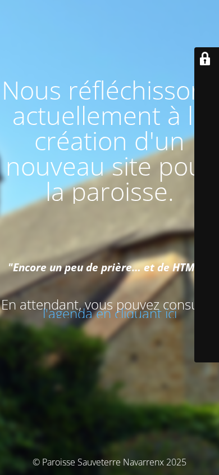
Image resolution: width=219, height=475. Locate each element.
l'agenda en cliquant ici (110, 313)
